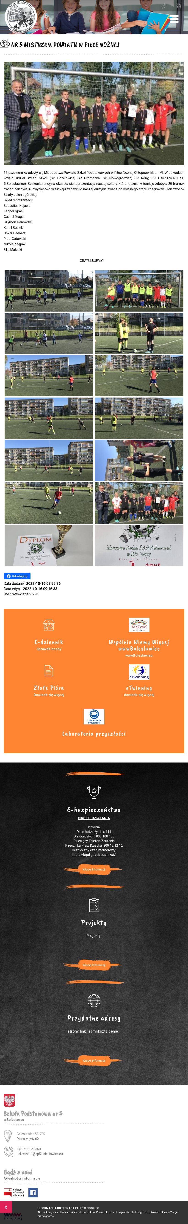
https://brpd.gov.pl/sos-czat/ (94, 855)
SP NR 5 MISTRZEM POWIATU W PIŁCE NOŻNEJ (62, 44)
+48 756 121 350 (179, 5)
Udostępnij (19, 576)
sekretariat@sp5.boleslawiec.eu (168, 6)
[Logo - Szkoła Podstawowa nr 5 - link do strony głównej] (21, 17)
